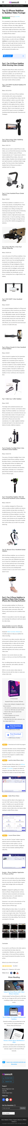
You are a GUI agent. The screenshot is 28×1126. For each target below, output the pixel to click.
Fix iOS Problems (9, 5)
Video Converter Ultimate (13, 631)
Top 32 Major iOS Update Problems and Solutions (14, 1018)
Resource (20, 1119)
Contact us (14, 1121)
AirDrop (23, 764)
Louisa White (17, 16)
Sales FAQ (4, 1090)
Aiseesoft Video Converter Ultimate (14, 701)
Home (3, 5)
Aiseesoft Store (8, 1081)
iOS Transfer (9, 768)
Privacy (10, 1119)
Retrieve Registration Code (8, 1088)
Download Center (9, 1078)
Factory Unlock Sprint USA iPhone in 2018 (14, 1041)
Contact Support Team (7, 1092)
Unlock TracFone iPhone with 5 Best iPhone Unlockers (14, 993)
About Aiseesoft (4, 1119)
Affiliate (24, 1119)
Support (15, 1119)
